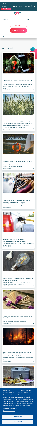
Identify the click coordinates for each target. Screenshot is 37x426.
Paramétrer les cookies (9, 411)
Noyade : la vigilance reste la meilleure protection (18, 161)
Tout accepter (17, 422)
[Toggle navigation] (3, 36)
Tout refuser (18, 417)
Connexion (18, 25)
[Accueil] (18, 13)
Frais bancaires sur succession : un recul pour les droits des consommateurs (17, 317)
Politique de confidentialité (10, 409)
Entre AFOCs (5, 6)
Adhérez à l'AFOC (18, 30)
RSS (3, 4)
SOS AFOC (6, 9)
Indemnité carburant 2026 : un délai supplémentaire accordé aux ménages (14, 241)
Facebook (31, 6)
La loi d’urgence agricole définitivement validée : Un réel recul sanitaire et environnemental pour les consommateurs (18, 123)
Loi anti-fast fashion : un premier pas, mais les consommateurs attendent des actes (17, 201)
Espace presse (18, 6)
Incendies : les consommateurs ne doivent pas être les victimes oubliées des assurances (17, 353)
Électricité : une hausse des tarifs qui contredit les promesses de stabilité (18, 280)
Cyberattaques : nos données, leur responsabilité (18, 81)
